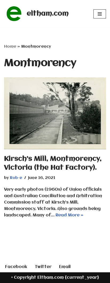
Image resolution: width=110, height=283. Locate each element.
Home (10, 46)
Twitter (43, 267)
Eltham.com (50, 278)
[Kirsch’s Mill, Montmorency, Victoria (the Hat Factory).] (55, 113)
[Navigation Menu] (99, 13)
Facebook (16, 267)
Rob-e (16, 178)
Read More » (69, 215)
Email (65, 267)
